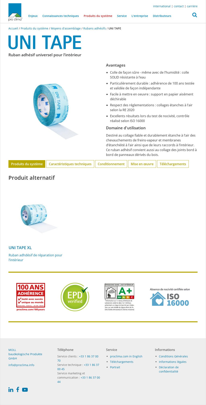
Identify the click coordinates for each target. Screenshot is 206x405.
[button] (194, 16)
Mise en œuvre (142, 164)
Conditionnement (111, 164)
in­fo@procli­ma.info (21, 365)
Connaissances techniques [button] (60, 16)
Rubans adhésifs (94, 28)
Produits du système (34, 28)
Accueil (13, 28)
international (162, 6)
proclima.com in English (126, 356)
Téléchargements (173, 164)
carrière (192, 6)
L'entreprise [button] (140, 16)
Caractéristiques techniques (70, 164)
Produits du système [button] (98, 16)
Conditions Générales (173, 356)
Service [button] (122, 16)
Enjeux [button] (33, 16)
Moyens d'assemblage (66, 28)
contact (179, 6)
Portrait (115, 367)
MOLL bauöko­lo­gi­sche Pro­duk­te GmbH (25, 354)
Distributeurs (162, 16)
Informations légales (172, 362)
